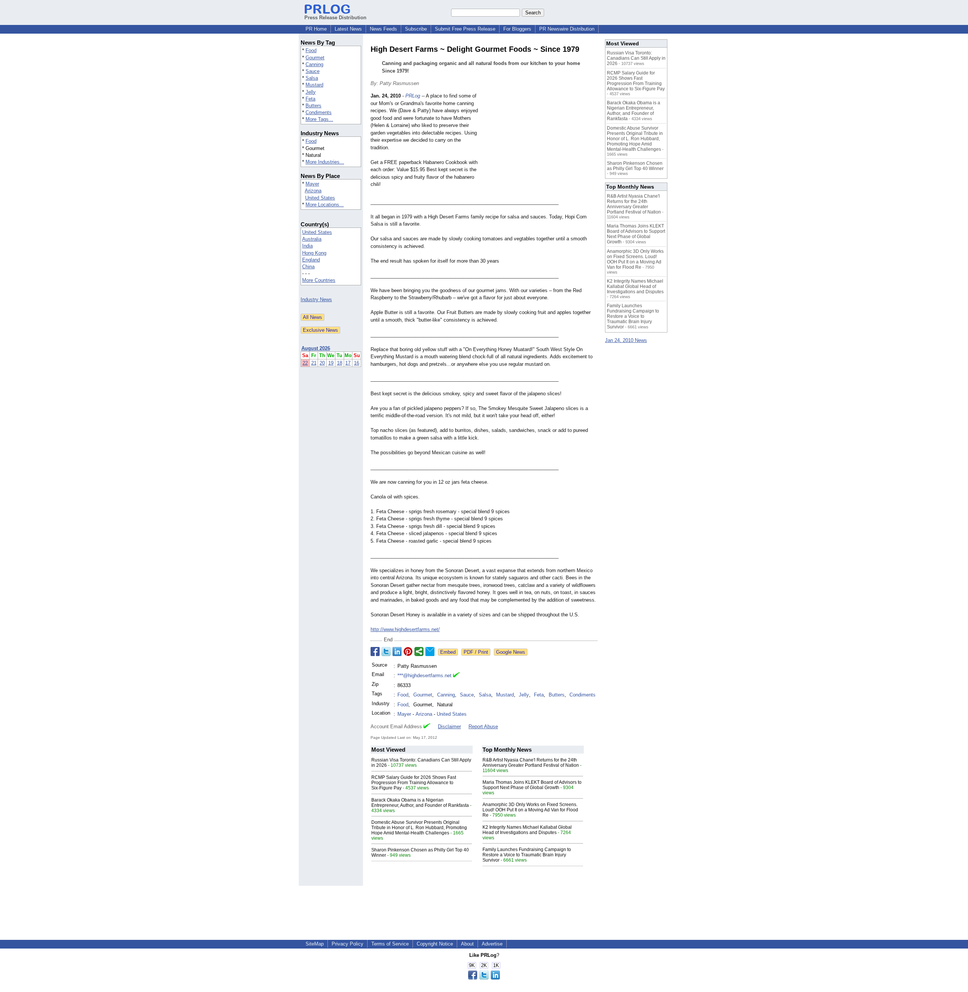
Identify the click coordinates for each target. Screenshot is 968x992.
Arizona (313, 190)
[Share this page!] (484, 978)
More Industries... (325, 162)
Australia (311, 239)
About (467, 944)
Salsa (312, 78)
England (311, 260)
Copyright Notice (435, 944)
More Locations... (325, 204)
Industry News (316, 299)
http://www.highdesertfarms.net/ (405, 629)
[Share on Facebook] (375, 651)
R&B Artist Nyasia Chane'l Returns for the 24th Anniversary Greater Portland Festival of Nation (530, 762)
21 (313, 363)
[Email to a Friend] (429, 651)
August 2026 (315, 348)
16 (356, 363)
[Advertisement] (540, 148)
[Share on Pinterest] (408, 651)
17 (348, 363)
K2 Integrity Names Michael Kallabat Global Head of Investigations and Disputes (527, 830)
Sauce (313, 71)
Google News (510, 652)
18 (339, 363)
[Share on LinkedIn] (397, 651)
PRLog (412, 96)
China (308, 266)
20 (322, 363)
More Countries (318, 280)
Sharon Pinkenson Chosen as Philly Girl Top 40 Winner (635, 166)
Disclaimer (449, 726)
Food (311, 50)
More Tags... (319, 119)
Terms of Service (390, 944)
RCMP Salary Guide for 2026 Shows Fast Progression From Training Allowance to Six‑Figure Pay (413, 783)
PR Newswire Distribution (566, 29)
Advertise (492, 944)
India (307, 246)
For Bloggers (517, 29)
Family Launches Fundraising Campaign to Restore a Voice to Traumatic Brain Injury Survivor (526, 855)
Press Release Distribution (335, 17)
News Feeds (383, 29)
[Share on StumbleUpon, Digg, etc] (419, 651)
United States (320, 198)
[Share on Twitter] (386, 651)
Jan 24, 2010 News (626, 340)
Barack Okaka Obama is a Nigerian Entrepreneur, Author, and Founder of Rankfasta (420, 802)
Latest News (348, 29)
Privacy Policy (347, 944)
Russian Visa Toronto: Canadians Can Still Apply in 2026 (636, 58)
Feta (310, 99)
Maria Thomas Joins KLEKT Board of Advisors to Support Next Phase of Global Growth (532, 785)
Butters (313, 105)
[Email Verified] (456, 675)
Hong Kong (314, 253)
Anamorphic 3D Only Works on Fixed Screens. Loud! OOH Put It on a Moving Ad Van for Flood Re (530, 810)
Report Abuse (483, 726)
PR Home (316, 29)
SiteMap (315, 944)
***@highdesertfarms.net (424, 675)
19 (331, 363)
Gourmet (315, 57)
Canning (314, 64)
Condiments (319, 112)
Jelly (311, 92)
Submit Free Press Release (465, 29)
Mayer (312, 184)
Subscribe (416, 29)
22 (305, 363)
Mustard (314, 85)
